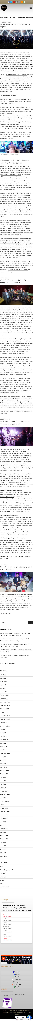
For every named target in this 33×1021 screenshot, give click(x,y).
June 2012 (3, 822)
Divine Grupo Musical (6, 870)
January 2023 (4, 712)
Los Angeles (3, 877)
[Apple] (19, 2)
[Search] (30, 622)
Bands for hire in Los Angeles (19, 193)
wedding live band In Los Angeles (11, 174)
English (20, 1019)
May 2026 (3, 678)
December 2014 (5, 811)
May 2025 (3, 685)
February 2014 (4, 815)
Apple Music (17, 979)
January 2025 (4, 698)
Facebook (17, 972)
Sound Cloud (17, 984)
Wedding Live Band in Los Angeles (14, 320)
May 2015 (3, 805)
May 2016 (3, 798)
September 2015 (5, 801)
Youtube (17, 977)
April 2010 (3, 852)
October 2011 (4, 828)
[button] (30, 8)
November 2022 (5, 719)
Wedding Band (4, 887)
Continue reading (5, 613)
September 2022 (5, 726)
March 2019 (3, 767)
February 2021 (4, 746)
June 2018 (3, 781)
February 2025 (4, 695)
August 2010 (4, 839)
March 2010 (3, 856)
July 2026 (3, 674)
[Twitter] (11, 2)
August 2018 (4, 774)
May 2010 (3, 849)
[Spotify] (24, 2)
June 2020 (3, 750)
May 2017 (3, 787)
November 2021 (5, 739)
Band (1, 866)
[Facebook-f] (9, 2)
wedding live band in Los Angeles (18, 269)
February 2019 (4, 770)
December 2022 (5, 716)
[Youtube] (14, 2)
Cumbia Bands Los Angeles (8, 480)
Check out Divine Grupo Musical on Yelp (14, 994)
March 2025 (3, 692)
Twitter (17, 974)
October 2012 (4, 818)
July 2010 (3, 842)
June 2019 (3, 757)
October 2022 (4, 722)
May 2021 (3, 743)
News (1, 883)
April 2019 (3, 763)
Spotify (17, 987)
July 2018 (3, 777)
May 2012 (3, 825)
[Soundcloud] (22, 2)
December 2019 (5, 753)
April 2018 (3, 784)
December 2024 (5, 702)
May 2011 (3, 832)
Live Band (3, 873)
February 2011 (4, 835)
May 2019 (3, 760)
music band (15, 257)
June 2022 (3, 729)
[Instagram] (16, 2)
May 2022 (3, 733)
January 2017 (4, 791)
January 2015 (4, 808)
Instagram (17, 982)
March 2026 (3, 681)
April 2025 (3, 688)
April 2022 (3, 736)
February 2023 (4, 709)
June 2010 (3, 846)
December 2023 (5, 705)
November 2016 (5, 794)
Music (2, 880)
